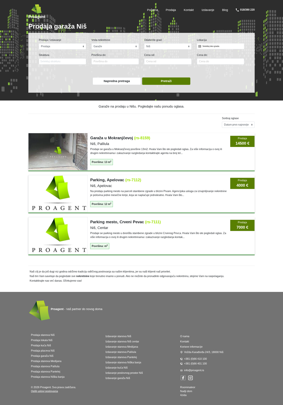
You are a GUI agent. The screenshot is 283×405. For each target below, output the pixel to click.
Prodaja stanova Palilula (45, 366)
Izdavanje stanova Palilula (120, 352)
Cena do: (202, 55)
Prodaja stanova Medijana (46, 361)
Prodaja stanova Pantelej (45, 371)
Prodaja (171, 10)
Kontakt (189, 10)
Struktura (44, 55)
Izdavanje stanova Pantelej (121, 357)
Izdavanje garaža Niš (117, 378)
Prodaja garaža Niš (42, 355)
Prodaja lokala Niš (41, 340)
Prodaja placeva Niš (43, 350)
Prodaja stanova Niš (43, 335)
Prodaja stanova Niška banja (48, 376)
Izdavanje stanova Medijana (121, 346)
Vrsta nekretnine (100, 40)
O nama (184, 336)
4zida (183, 395)
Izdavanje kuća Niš (116, 367)
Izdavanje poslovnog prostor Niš (124, 372)
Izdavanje (208, 10)
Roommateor (187, 387)
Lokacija (202, 40)
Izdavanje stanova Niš (118, 336)
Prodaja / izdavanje (50, 40)
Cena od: (149, 55)
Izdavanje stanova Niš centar (122, 341)
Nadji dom (186, 391)
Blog (225, 10)
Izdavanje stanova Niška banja (123, 362)
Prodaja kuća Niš (41, 345)
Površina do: (98, 55)
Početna (152, 10)
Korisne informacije (191, 346)
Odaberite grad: (153, 40)
